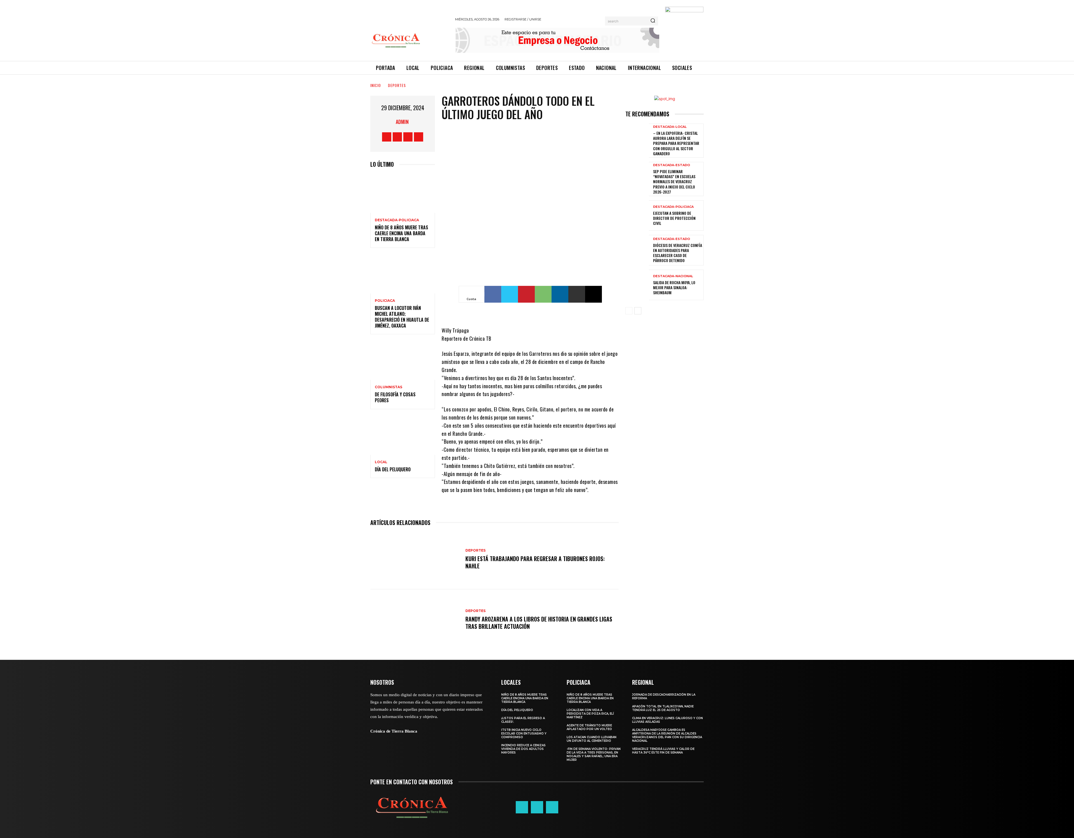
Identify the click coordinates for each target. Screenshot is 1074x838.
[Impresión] (576, 294)
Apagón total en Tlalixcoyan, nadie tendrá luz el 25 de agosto (663, 708)
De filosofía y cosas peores (395, 397)
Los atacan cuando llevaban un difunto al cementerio (591, 739)
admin (402, 121)
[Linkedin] (560, 294)
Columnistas (388, 387)
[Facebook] (386, 137)
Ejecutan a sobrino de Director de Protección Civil (674, 218)
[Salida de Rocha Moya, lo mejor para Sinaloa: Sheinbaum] (637, 285)
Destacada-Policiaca (397, 220)
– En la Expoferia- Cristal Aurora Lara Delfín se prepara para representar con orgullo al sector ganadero (676, 143)
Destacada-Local (670, 126)
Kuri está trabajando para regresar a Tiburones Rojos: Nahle (535, 562)
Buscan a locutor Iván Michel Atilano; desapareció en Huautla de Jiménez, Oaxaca (402, 317)
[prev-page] (628, 310)
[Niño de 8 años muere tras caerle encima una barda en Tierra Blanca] (402, 193)
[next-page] (637, 310)
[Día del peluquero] (402, 435)
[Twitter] (408, 137)
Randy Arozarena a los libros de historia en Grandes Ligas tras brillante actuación (538, 622)
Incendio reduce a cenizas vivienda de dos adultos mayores (523, 748)
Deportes (397, 85)
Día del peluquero (393, 469)
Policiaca (385, 300)
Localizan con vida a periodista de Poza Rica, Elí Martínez (590, 713)
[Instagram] (397, 137)
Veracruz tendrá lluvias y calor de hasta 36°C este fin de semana (663, 750)
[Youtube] (418, 137)
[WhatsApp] (543, 294)
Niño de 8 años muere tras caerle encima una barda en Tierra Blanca (401, 233)
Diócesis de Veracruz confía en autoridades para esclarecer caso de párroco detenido (677, 252)
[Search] (652, 21)
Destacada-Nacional (673, 276)
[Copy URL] (593, 294)
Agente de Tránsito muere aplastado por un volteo (589, 727)
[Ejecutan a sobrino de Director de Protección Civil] (637, 215)
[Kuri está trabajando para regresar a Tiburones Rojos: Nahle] (415, 559)
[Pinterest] (526, 294)
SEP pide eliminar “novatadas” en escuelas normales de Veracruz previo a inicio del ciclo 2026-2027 (674, 181)
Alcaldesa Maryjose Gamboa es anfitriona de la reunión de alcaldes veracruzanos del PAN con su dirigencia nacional (667, 735)
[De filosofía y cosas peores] (402, 360)
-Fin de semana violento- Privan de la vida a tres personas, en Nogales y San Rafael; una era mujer (594, 754)
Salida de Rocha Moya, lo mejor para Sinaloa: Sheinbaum (674, 287)
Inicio (375, 85)
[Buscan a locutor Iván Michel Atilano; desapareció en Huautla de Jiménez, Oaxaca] (402, 274)
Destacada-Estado (671, 165)
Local (381, 462)
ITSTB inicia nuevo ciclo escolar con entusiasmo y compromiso (524, 733)
